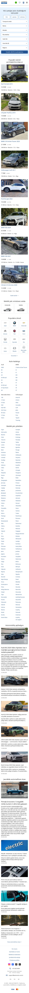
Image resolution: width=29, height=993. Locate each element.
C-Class (3, 400)
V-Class (3, 415)
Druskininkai (19, 493)
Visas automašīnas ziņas (13, 942)
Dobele (3, 442)
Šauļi (2, 511)
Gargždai (18, 556)
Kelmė (17, 467)
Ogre (2, 429)
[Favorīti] (19, 2)
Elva (2, 564)
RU (15, 979)
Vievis (17, 508)
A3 (1, 372)
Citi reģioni (18, 619)
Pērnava (3, 546)
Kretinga (18, 437)
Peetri (17, 579)
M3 (16, 375)
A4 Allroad (4, 377)
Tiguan (17, 418)
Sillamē (3, 604)
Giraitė (17, 584)
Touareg (18, 420)
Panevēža (3, 508)
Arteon (17, 400)
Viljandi (3, 531)
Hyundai (14, 342)
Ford (24, 334)
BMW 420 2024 (6, 227)
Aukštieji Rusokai (20, 597)
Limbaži (3, 457)
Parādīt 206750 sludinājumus (14, 52)
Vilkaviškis (18, 506)
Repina (3, 571)
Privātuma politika (14, 960)
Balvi (2, 450)
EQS (2, 405)
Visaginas (18, 473)
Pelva (2, 587)
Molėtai (18, 536)
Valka (2, 467)
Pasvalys (18, 440)
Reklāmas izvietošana (14, 954)
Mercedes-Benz (24, 351)
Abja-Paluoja (4, 579)
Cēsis (2, 437)
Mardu (3, 610)
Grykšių (18, 610)
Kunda (3, 599)
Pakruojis (18, 485)
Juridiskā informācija (14, 957)
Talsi (2, 470)
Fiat (14, 334)
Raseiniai (18, 460)
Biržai (17, 561)
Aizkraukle (4, 432)
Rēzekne (3, 498)
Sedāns (21, 305)
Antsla (17, 432)
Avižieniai (18, 569)
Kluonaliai (18, 592)
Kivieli (2, 612)
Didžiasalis (18, 455)
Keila (2, 544)
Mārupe (18, 566)
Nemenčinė (19, 594)
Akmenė (18, 498)
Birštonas (18, 564)
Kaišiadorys (19, 549)
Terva (2, 582)
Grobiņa (18, 577)
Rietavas (18, 528)
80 (1, 370)
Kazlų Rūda (19, 546)
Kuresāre (3, 556)
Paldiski (3, 500)
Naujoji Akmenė (20, 533)
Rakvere (3, 549)
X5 (16, 388)
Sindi (2, 518)
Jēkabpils (3, 493)
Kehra (2, 513)
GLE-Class (3, 410)
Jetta (17, 410)
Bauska (3, 434)
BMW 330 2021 (6, 256)
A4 (1, 375)
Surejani (18, 429)
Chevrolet (23, 326)
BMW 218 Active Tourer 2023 (10, 141)
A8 (1, 390)
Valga (2, 561)
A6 (1, 382)
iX (16, 372)
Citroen (5, 334)
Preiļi (2, 462)
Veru (2, 536)
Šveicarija (18, 602)
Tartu (2, 528)
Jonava (17, 554)
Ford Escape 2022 (6, 199)
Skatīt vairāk (13, 295)
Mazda (14, 351)
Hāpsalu (3, 569)
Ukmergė (18, 475)
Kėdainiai (18, 500)
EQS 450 (3, 407)
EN (11, 979)
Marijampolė (19, 571)
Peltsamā (3, 602)
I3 (16, 370)
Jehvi (2, 551)
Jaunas (14, 17)
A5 (1, 380)
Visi (7, 17)
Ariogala (18, 470)
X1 (16, 382)
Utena (2, 503)
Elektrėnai (18, 559)
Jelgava (3, 490)
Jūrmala (3, 483)
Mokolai (18, 604)
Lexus (5, 351)
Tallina (3, 526)
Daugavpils (4, 480)
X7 (16, 390)
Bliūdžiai (18, 582)
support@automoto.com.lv (16, 975)
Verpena (18, 457)
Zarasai (17, 503)
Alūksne (3, 465)
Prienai (17, 483)
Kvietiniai (18, 615)
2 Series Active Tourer (21, 367)
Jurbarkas (18, 490)
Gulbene (3, 455)
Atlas (17, 402)
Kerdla (3, 615)
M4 (16, 377)
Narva (2, 559)
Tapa (2, 594)
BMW (14, 326)
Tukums (3, 440)
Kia (24, 342)
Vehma (3, 607)
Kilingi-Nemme (5, 589)
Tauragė (18, 445)
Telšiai (17, 442)
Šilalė (17, 478)
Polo (17, 415)
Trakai (17, 513)
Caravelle (18, 405)
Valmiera (3, 495)
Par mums (14, 949)
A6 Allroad (4, 385)
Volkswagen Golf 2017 (8, 170)
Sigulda (18, 574)
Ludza (2, 445)
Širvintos (18, 518)
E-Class (3, 402)
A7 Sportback (4, 388)
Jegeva (3, 554)
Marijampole (4, 521)
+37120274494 (16, 968)
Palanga (3, 516)
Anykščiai (18, 495)
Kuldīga (3, 460)
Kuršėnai (18, 544)
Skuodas (18, 587)
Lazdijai (18, 541)
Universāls (7, 305)
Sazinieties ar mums (14, 952)
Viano (2, 418)
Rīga (2, 478)
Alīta (2, 523)
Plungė (17, 450)
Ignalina (18, 447)
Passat (17, 412)
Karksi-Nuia (4, 617)
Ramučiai (18, 589)
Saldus (3, 447)
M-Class (3, 412)
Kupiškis (18, 465)
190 (2, 397)
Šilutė (17, 521)
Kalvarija (18, 488)
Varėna (17, 511)
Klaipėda (3, 473)
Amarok (18, 397)
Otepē (2, 592)
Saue (2, 566)
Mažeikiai (18, 462)
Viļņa (2, 506)
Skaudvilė (18, 599)
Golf (17, 407)
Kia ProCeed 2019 (6, 84)
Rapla (2, 539)
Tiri (2, 533)
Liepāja (3, 488)
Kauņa (3, 475)
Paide (2, 541)
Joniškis (18, 551)
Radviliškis (18, 480)
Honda (5, 342)
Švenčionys (19, 516)
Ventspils (3, 485)
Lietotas (22, 17)
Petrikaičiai (18, 607)
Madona (18, 434)
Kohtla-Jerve (4, 584)
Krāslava (3, 452)
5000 (2, 367)
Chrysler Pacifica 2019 (8, 113)
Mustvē (3, 577)
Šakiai (17, 452)
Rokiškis (18, 526)
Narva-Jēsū (4, 597)
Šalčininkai (18, 523)
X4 (16, 385)
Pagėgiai (18, 531)
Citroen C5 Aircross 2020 (9, 285)
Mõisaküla (18, 539)
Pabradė (18, 612)
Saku (2, 574)
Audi (5, 326)
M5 (16, 380)
